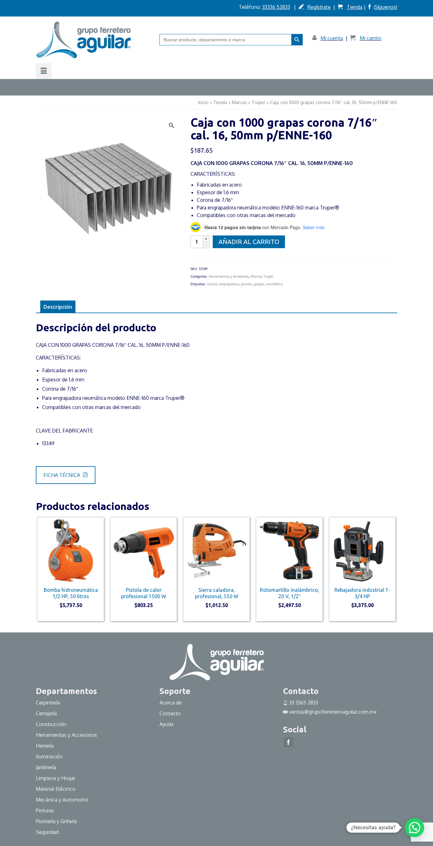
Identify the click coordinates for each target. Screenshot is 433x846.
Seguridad (47, 832)
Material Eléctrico (56, 789)
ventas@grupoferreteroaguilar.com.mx (333, 712)
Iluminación (49, 756)
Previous (41, 569)
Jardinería (46, 767)
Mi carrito (370, 38)
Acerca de (170, 702)
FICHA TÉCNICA (62, 475)
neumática (274, 284)
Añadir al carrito (248, 241)
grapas (259, 284)
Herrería (45, 746)
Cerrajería (46, 713)
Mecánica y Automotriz (63, 799)
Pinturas (45, 810)
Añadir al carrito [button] (71, 616)
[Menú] (44, 71)
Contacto (170, 713)
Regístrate (319, 7)
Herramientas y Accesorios (229, 276)
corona (212, 284)
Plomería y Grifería (56, 821)
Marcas (256, 276)
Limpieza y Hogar (55, 778)
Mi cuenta (331, 38)
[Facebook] (288, 742)
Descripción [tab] (57, 307)
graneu (246, 284)
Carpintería (48, 702)
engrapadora (229, 284)
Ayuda (166, 724)
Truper (268, 276)
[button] (414, 827)
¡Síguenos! (385, 7)
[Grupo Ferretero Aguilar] (93, 40)
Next (391, 569)
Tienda (354, 7)
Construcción (51, 724)
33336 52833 (276, 7)
